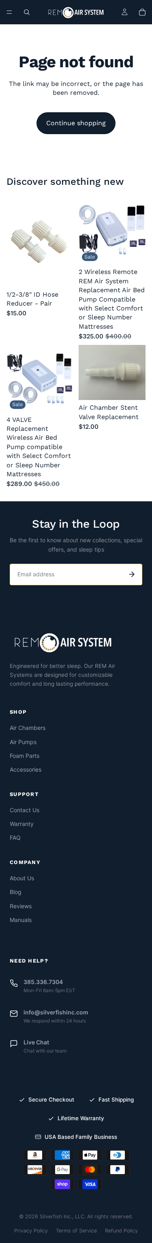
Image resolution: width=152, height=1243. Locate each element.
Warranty (22, 823)
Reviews (21, 906)
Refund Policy (121, 1231)
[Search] (27, 12)
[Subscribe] (132, 574)
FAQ (15, 837)
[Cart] (142, 12)
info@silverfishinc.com (56, 1012)
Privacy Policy (31, 1231)
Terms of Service (76, 1231)
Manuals (21, 919)
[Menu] (9, 12)
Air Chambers (27, 727)
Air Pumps (23, 741)
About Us (22, 878)
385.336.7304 (43, 981)
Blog (15, 891)
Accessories (25, 769)
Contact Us (24, 810)
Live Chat (36, 1042)
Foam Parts (24, 755)
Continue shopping (76, 123)
